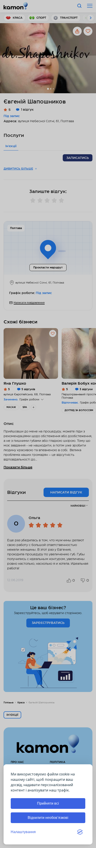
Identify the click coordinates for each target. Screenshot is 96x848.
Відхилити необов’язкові (48, 818)
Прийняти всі (48, 803)
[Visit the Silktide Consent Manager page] (80, 832)
